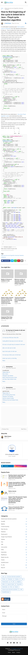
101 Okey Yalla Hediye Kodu (9, 379)
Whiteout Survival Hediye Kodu (10, 400)
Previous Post (5, 429)
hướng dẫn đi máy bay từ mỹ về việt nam (13, 341)
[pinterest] (17, 643)
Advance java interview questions (14, 518)
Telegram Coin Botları (8, 375)
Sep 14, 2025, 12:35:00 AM (11, 368)
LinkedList (3, 257)
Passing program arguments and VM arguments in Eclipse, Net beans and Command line (17, 476)
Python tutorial (12, 491)
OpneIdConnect (14, 562)
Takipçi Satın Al (6, 372)
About (13, 652)
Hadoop (14, 539)
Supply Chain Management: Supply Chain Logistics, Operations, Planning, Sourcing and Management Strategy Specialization (17, 499)
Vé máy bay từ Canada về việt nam (15, 330)
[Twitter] (12, 260)
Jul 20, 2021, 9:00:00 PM (10, 331)
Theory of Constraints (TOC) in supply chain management (16, 507)
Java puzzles (14, 547)
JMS (14, 544)
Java (3, 576)
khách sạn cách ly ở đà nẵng (10, 358)
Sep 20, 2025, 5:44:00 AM (11, 388)
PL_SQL (14, 565)
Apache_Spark (10, 584)
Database (14, 531)
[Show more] (25, 260)
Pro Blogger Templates (16, 648)
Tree (22, 579)
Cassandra (19, 584)
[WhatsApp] (15, 260)
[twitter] (11, 643)
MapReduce (14, 554)
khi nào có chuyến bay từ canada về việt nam (14, 344)
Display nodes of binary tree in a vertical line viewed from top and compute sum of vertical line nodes (7, 300)
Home (2, 9)
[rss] (20, 643)
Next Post (23, 429)
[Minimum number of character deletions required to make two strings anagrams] (21, 273)
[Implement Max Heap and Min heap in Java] (7, 311)
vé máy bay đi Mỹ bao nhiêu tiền (11, 337)
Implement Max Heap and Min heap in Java (6, 317)
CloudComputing (14, 526)
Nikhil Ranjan (7, 436)
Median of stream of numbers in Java (6, 280)
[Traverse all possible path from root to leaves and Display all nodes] (21, 292)
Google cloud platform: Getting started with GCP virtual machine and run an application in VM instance (17, 484)
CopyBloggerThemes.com (14, 650)
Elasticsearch (14, 534)
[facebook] (7, 643)
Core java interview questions (13, 576)
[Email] (21, 260)
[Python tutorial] (4, 493)
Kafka (14, 549)
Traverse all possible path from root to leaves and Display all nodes (20, 299)
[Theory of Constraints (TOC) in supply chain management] (4, 508)
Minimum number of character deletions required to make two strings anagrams (20, 281)
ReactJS (14, 567)
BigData (14, 524)
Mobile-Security (14, 557)
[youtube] (14, 643)
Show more (6, 437)
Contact (18, 652)
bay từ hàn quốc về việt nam (10, 351)
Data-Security (14, 529)
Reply (4, 360)
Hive (14, 542)
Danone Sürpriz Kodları (8, 398)
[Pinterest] (18, 260)
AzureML (14, 521)
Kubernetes (14, 552)
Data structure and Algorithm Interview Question (14, 9)
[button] (2, 2)
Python (3, 579)
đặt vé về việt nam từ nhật (9, 348)
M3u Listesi (5, 374)
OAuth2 (14, 559)
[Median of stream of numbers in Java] (7, 273)
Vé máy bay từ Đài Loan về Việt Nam (12, 355)
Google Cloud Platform (14, 536)
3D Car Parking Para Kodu (9, 394)
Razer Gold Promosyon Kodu (10, 377)
